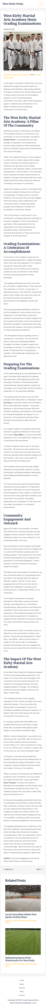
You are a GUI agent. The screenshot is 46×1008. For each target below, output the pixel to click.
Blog (21, 991)
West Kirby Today (13, 3)
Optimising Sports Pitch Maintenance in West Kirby (20, 959)
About (22, 984)
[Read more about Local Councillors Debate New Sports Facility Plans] (23, 898)
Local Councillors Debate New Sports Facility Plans (21, 915)
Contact (22, 995)
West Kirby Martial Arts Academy (16, 75)
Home (22, 980)
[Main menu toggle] (40, 3)
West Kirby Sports (23, 920)
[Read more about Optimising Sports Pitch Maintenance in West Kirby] (23, 941)
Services (22, 988)
